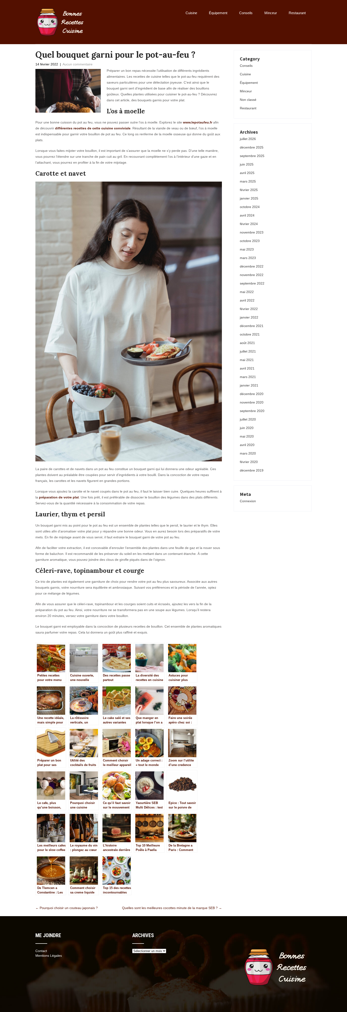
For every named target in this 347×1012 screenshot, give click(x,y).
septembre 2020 (252, 411)
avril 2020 (247, 445)
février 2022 (249, 309)
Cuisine (191, 13)
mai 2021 (247, 360)
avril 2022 (247, 300)
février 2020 (249, 462)
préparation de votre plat (59, 497)
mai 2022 (247, 292)
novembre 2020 (251, 402)
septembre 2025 (252, 156)
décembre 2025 (251, 147)
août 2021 (247, 343)
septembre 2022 (252, 283)
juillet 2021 (248, 351)
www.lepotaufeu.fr (197, 122)
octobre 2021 (250, 334)
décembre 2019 (251, 470)
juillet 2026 (248, 139)
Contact (41, 951)
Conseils (246, 13)
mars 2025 (248, 181)
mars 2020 (248, 453)
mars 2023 (248, 258)
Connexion (248, 501)
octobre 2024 (250, 207)
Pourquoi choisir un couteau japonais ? (66, 908)
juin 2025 (247, 164)
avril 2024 (247, 215)
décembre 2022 (251, 266)
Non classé (248, 100)
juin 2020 (247, 428)
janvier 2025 (249, 198)
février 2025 (249, 190)
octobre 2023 (250, 241)
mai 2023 (247, 249)
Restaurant (297, 13)
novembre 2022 (251, 275)
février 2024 (249, 224)
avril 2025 (247, 173)
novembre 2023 (251, 232)
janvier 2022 (249, 317)
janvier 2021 (249, 385)
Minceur (270, 13)
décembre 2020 (251, 394)
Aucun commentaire (78, 64)
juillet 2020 (248, 419)
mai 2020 (247, 436)
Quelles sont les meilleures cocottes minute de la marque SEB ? (172, 908)
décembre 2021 (251, 326)
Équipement (218, 13)
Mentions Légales (48, 955)
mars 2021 (248, 377)
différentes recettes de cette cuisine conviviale (93, 128)
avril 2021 (247, 368)
